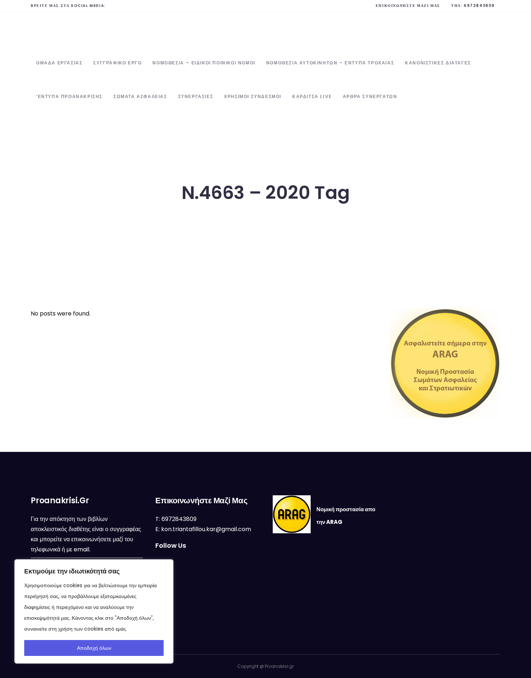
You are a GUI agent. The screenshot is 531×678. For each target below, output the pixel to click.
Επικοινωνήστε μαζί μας (408, 5)
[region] (93, 611)
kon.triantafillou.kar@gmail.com (206, 529)
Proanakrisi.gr (279, 666)
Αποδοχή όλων (94, 648)
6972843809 (479, 5)
